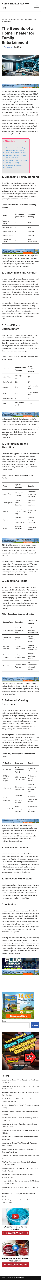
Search (4, 1021)
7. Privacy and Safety (11, 162)
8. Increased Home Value (13, 165)
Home (4, 19)
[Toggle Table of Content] (24, 141)
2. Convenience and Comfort (14, 150)
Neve (3, 1278)
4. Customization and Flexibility (15, 155)
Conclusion (8, 167)
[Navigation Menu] (36, 6)
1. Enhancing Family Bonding (14, 148)
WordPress (20, 1278)
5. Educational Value (11, 158)
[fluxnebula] (20, 971)
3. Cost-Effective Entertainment (15, 153)
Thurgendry (8, 47)
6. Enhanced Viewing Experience (15, 160)
